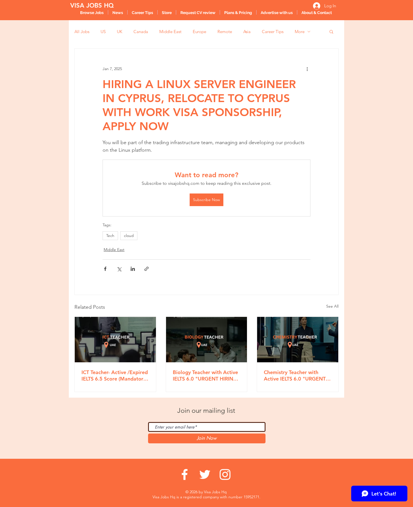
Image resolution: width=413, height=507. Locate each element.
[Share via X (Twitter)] (119, 268)
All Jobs (81, 31)
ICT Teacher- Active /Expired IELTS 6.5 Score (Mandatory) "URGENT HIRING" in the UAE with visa (114, 375)
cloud (129, 235)
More (300, 31)
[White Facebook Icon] (184, 474)
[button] (331, 31)
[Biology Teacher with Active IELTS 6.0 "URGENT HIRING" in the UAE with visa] (206, 339)
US (103, 31)
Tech (110, 235)
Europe (199, 31)
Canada (140, 31)
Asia (247, 31)
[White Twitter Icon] (205, 474)
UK (119, 31)
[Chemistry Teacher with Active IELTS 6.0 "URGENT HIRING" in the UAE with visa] (297, 339)
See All (332, 306)
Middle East (170, 31)
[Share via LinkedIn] (132, 268)
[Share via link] (146, 268)
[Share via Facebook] (105, 268)
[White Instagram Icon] (225, 474)
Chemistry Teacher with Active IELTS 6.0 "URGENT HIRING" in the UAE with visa (295, 375)
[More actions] (307, 68)
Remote (224, 31)
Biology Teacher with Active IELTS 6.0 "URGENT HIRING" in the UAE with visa (206, 375)
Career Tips (272, 31)
